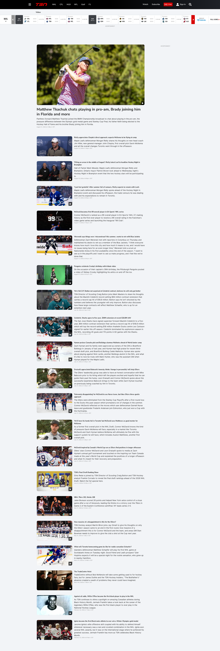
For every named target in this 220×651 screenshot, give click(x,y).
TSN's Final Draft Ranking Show (86, 472)
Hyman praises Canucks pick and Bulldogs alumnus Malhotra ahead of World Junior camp (108, 342)
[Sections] (30, 4)
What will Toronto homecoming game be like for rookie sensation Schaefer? (102, 546)
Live (170, 4)
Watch (145, 4)
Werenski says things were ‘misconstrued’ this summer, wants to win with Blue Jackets (107, 236)
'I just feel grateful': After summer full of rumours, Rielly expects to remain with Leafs (106, 187)
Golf (83, 4)
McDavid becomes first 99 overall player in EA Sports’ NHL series (99, 212)
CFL (61, 4)
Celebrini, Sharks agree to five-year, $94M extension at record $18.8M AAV (102, 318)
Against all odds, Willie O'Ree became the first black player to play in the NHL (104, 596)
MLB (69, 4)
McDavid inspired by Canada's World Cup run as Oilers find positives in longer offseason (107, 447)
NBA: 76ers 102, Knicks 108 (84, 497)
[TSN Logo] (41, 4)
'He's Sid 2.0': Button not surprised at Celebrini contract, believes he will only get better (107, 291)
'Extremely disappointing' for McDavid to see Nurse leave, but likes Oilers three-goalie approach (107, 395)
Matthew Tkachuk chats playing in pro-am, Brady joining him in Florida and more (89, 112)
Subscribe (156, 4)
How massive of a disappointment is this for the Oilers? (95, 522)
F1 (90, 4)
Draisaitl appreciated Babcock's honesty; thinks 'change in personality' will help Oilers (106, 369)
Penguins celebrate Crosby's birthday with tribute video (95, 266)
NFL (76, 4)
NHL (54, 4)
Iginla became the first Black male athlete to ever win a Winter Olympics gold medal (106, 621)
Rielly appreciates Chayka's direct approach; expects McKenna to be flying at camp (105, 137)
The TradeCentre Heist (82, 571)
